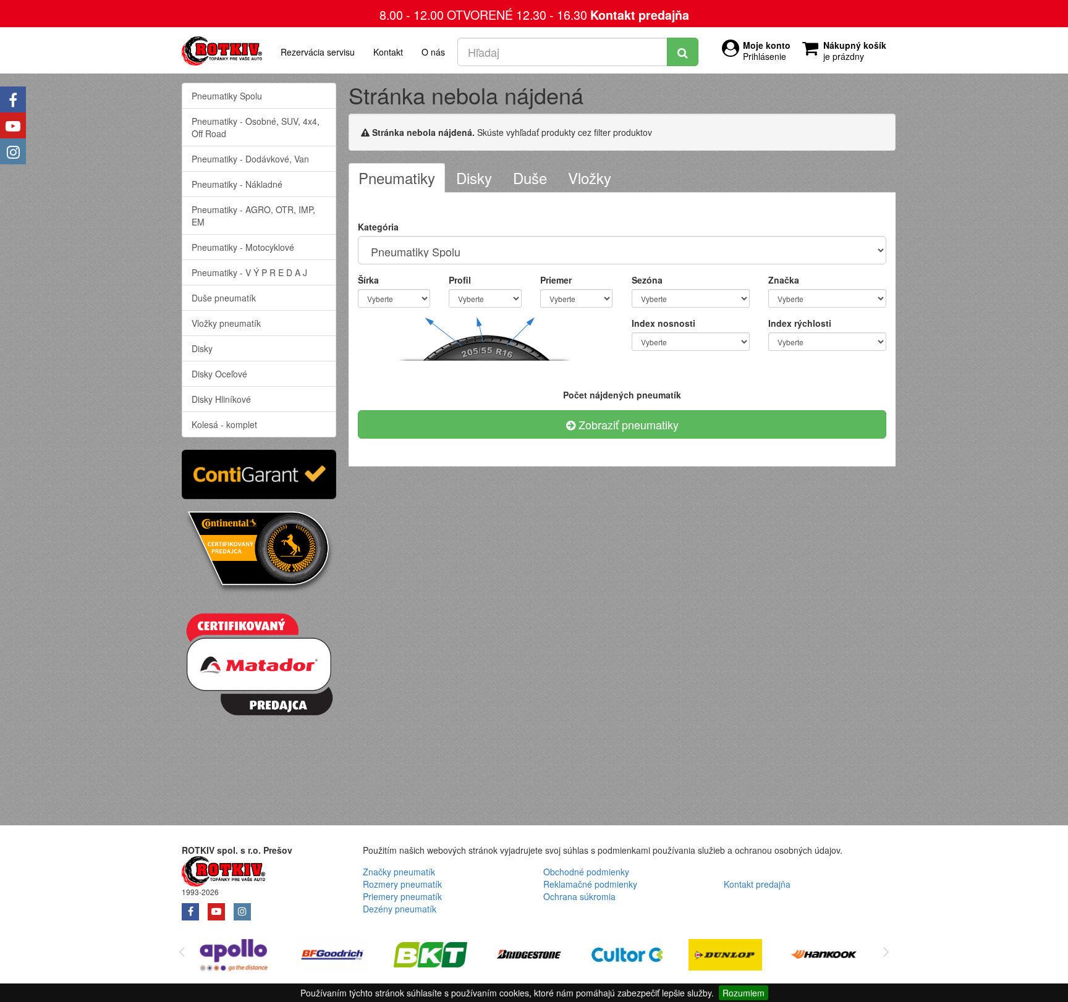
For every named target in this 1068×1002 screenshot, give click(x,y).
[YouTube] (13, 125)
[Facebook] (13, 99)
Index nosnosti (663, 323)
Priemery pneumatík (402, 896)
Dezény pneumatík (399, 909)
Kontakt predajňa (639, 14)
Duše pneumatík (224, 298)
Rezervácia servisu (318, 52)
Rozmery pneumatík (402, 884)
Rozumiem (744, 993)
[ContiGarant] (259, 472)
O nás (433, 52)
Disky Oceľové (219, 374)
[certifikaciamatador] (259, 662)
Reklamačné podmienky (590, 884)
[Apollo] (234, 956)
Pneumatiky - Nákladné (237, 184)
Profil (460, 280)
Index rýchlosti (799, 323)
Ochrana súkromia (579, 896)
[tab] (397, 178)
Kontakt (388, 52)
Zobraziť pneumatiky (627, 424)
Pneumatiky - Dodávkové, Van (250, 159)
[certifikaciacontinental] (259, 550)
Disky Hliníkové (221, 399)
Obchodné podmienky (586, 871)
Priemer (556, 280)
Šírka (368, 280)
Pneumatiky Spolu (227, 96)
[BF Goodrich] (332, 956)
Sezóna (647, 280)
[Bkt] (430, 956)
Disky (202, 348)
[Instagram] (13, 151)
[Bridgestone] (529, 956)
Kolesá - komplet (224, 424)
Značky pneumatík (399, 871)
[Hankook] (823, 956)
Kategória (378, 227)
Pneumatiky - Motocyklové (243, 247)
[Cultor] (627, 956)
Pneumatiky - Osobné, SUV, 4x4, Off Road (256, 127)
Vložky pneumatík (226, 323)
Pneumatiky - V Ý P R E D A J (249, 272)
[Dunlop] (725, 956)
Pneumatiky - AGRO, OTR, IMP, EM (253, 215)
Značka (783, 280)
